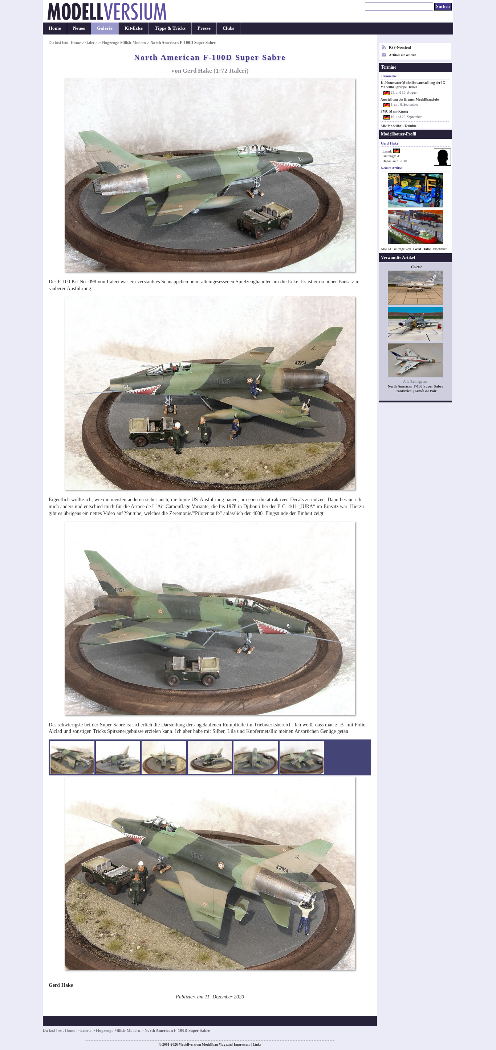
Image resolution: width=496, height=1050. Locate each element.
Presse (204, 28)
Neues (79, 28)
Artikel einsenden (402, 55)
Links (257, 1044)
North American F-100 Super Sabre (415, 386)
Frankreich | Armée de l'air (415, 391)
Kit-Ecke (134, 28)
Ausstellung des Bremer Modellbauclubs (410, 99)
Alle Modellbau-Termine (398, 126)
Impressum (242, 1044)
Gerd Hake (422, 249)
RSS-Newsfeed (400, 47)
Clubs (228, 28)
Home (55, 28)
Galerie (105, 28)
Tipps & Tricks (170, 28)
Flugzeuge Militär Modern (124, 42)
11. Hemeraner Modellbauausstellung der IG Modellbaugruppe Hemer (413, 85)
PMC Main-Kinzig (394, 111)
